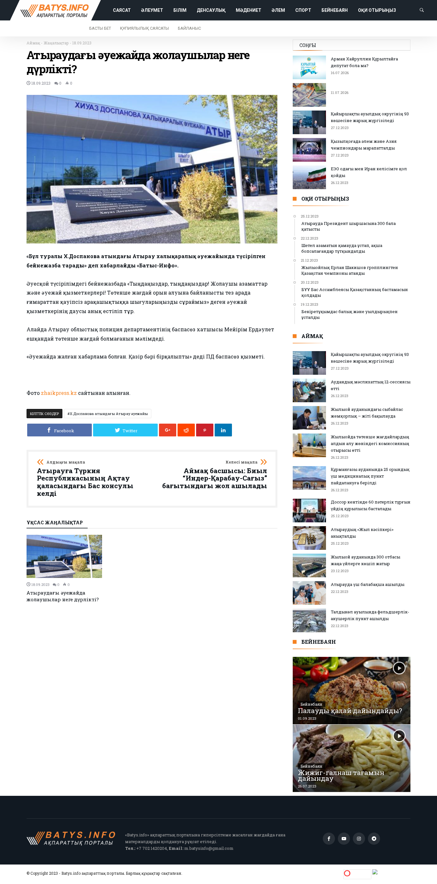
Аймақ (33, 42)
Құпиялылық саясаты (144, 28)
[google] (167, 430)
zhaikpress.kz (59, 392)
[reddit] (186, 430)
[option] (66, 569)
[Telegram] (374, 839)
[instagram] (359, 839)
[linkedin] (223, 430)
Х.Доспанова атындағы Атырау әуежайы (109, 413)
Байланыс (189, 28)
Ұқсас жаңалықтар (55, 523)
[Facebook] (329, 839)
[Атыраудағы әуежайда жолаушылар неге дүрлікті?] (66, 556)
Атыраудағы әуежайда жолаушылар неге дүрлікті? (63, 596)
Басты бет (100, 28)
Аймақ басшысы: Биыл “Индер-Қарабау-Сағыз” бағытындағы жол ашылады (214, 475)
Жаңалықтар (56, 42)
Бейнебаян (311, 704)
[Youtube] (344, 839)
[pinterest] (204, 430)
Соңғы (307, 45)
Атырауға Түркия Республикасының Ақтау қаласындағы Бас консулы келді (85, 478)
